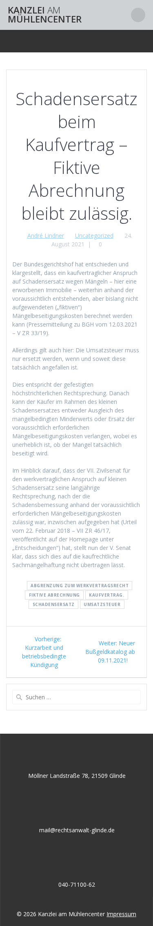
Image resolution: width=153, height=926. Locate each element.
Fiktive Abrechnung (54, 595)
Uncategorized (94, 235)
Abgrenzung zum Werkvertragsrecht (80, 585)
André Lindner (45, 235)
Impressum (121, 914)
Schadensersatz (54, 604)
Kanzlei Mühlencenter (45, 15)
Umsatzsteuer (102, 604)
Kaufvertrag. (106, 595)
